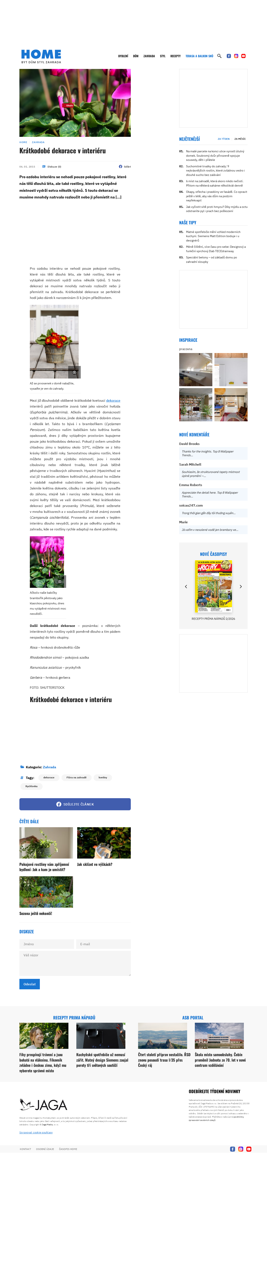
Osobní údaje (45, 1149)
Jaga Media (47, 1124)
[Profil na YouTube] (243, 56)
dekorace (113, 400)
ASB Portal (192, 1017)
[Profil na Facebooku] (229, 56)
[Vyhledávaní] (219, 56)
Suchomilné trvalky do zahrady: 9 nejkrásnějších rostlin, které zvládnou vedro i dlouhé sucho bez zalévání (215, 170)
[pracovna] (195, 369)
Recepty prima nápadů (74, 1017)
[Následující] (240, 586)
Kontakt (25, 1149)
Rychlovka (31, 786)
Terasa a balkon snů (199, 56)
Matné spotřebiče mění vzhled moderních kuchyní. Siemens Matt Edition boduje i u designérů (213, 236)
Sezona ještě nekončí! (35, 913)
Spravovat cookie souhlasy (36, 1132)
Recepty (175, 56)
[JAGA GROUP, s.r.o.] (43, 1105)
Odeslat (30, 984)
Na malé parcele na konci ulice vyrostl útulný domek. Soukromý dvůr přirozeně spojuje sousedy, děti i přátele (215, 155)
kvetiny (103, 777)
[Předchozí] (186, 586)
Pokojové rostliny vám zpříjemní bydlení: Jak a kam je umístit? (44, 866)
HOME (23, 142)
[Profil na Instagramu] (236, 56)
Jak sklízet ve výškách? (94, 864)
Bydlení (123, 56)
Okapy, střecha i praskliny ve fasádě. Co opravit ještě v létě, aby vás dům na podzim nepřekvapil (216, 196)
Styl (162, 56)
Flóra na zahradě (77, 777)
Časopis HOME (68, 1149)
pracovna (185, 349)
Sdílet (127, 166)
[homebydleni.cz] (41, 56)
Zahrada (149, 56)
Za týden (224, 138)
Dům (136, 56)
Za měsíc (240, 138)
